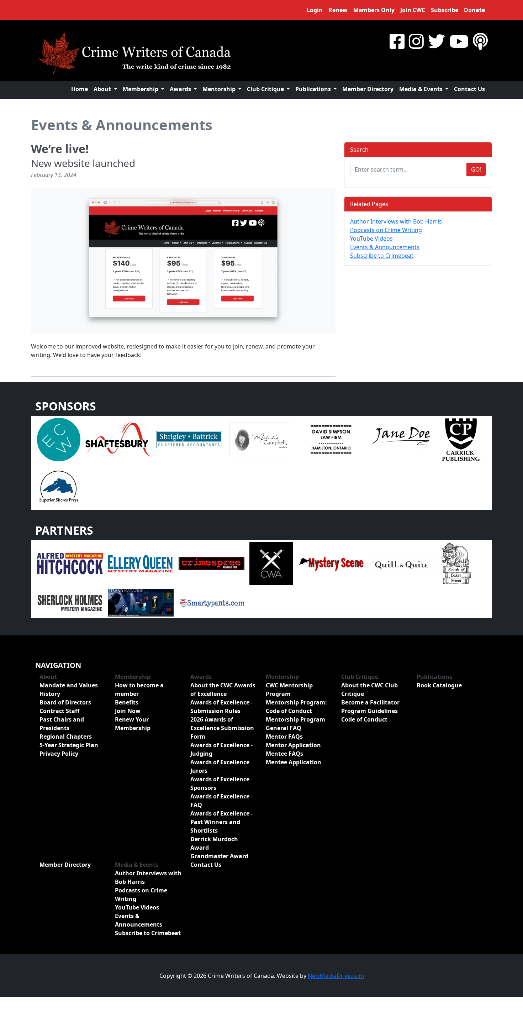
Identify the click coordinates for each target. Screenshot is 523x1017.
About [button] (103, 89)
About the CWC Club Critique (369, 689)
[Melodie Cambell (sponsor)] (260, 439)
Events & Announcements (121, 125)
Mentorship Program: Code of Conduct (296, 706)
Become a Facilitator (370, 702)
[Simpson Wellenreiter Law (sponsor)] (330, 439)
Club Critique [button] (266, 89)
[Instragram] (416, 41)
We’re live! (60, 148)
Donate (474, 10)
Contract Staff (59, 711)
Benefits (126, 702)
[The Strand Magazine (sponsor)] (140, 602)
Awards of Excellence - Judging (221, 749)
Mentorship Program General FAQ (295, 723)
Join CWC (412, 10)
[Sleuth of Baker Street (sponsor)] (455, 563)
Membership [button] (141, 89)
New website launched (83, 163)
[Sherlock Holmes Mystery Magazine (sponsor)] (70, 602)
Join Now (128, 711)
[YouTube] (459, 41)
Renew (338, 10)
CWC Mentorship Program (289, 689)
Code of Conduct (364, 719)
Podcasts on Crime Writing (386, 230)
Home (79, 89)
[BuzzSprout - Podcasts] (480, 41)
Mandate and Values (68, 685)
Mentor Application (293, 745)
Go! (476, 169)
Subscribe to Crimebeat (381, 256)
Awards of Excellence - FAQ (221, 800)
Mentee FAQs (284, 753)
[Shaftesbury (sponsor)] (118, 439)
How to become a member (139, 689)
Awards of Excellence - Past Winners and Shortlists (221, 821)
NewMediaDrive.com (336, 976)
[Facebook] (397, 41)
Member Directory (367, 89)
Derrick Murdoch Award (214, 843)
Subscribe (444, 10)
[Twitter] (436, 41)
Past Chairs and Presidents (61, 723)
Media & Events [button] (421, 89)
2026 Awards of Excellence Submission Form (222, 727)
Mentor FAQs (284, 736)
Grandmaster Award (219, 856)
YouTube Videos (371, 238)
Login (315, 10)
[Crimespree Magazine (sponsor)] (211, 563)
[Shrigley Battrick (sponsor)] (189, 439)
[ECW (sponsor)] (58, 439)
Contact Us (469, 89)
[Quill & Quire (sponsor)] (401, 563)
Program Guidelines (369, 711)
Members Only (374, 10)
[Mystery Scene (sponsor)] (330, 563)
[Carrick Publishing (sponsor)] (461, 439)
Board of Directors (65, 702)
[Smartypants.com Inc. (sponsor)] (211, 602)
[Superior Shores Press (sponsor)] (58, 486)
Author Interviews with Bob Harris (396, 221)
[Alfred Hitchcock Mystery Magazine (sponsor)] (70, 563)
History (49, 694)
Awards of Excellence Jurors (219, 766)
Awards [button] (181, 89)
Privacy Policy (58, 753)
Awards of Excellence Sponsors (219, 783)
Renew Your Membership (132, 723)
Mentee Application (293, 762)
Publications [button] (313, 89)
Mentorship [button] (219, 89)
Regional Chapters (65, 736)
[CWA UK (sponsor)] (271, 563)
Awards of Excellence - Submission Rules (221, 706)
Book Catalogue (439, 685)
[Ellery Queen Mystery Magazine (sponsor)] (140, 563)
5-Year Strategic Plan (68, 745)
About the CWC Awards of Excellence (222, 689)
